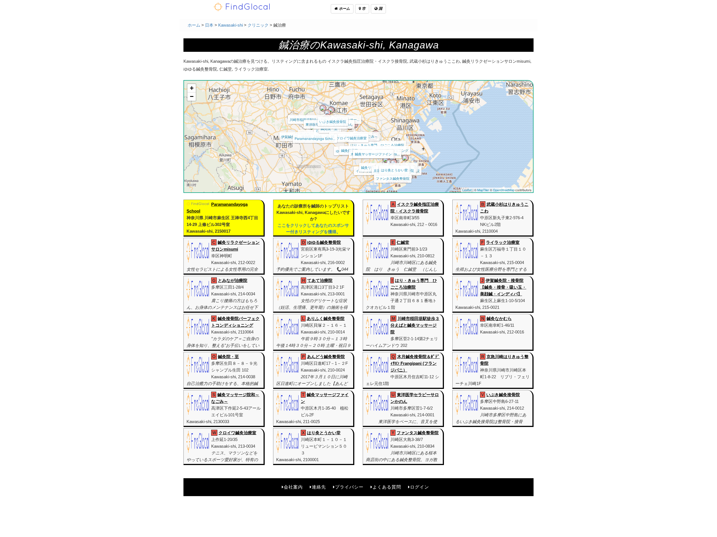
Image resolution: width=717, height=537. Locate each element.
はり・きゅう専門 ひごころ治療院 (377, 145)
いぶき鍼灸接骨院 (332, 121)
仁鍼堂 (403, 242)
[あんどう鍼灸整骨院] (389, 162)
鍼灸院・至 (228, 356)
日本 (209, 25)
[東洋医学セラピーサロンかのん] (327, 112)
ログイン (419, 487)
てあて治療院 (319, 280)
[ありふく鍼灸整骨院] (393, 162)
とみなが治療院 (232, 280)
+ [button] (192, 88)
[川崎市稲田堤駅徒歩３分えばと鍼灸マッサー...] (323, 108)
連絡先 (319, 487)
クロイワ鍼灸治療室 (351, 138)
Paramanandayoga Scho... (315, 138)
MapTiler (483, 190)
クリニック (258, 25)
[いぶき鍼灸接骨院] (331, 110)
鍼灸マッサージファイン (373, 153)
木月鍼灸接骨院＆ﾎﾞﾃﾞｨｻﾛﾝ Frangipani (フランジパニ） (415, 363)
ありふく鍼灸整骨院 (325, 318)
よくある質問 (387, 487)
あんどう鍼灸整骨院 (326, 356)
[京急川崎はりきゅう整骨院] (392, 159)
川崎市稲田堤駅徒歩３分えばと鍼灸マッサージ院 (414, 325)
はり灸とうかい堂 (394, 169)
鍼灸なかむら (499, 318)
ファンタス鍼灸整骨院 (392, 178)
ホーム (344, 8)
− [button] (192, 96)
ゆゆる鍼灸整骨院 (324, 242)
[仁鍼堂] (405, 158)
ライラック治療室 (503, 242)
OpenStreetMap (504, 190)
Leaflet (467, 190)
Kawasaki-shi (230, 25)
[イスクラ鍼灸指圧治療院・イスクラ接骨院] (386, 159)
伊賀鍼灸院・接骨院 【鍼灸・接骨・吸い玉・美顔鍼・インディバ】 (503, 287)
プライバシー (349, 487)
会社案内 (293, 487)
